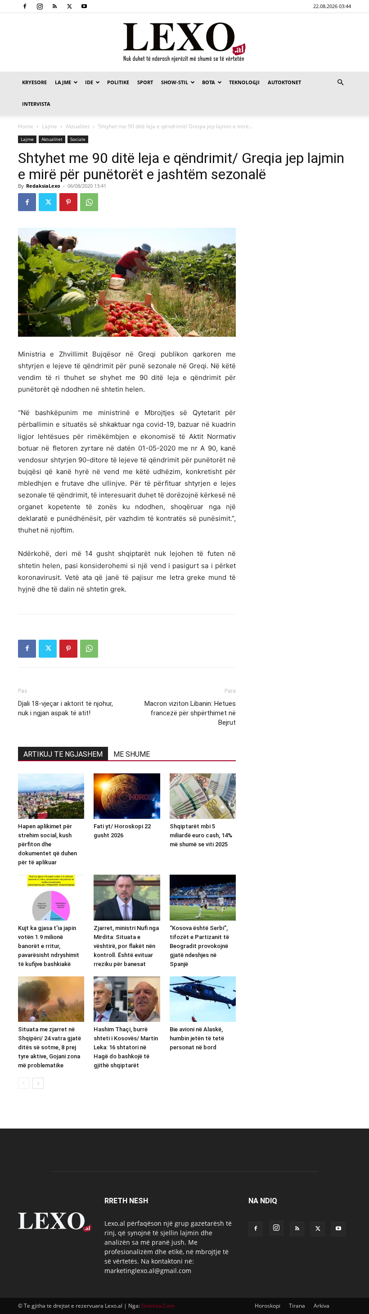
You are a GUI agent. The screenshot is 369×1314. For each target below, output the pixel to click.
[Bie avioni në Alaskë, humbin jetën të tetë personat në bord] (203, 999)
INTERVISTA (36, 103)
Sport (145, 82)
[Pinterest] (68, 202)
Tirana (297, 1305)
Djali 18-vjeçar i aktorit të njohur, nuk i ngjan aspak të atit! (65, 708)
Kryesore (34, 82)
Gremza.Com (158, 1305)
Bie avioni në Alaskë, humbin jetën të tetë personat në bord (197, 1038)
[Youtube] (84, 6)
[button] (340, 82)
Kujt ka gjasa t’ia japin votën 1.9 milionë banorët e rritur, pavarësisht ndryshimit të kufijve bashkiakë (48, 946)
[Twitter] (69, 6)
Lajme (63, 82)
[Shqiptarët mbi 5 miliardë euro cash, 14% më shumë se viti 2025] (203, 796)
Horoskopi (267, 1305)
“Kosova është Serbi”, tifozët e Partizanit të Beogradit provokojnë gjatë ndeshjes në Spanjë (199, 946)
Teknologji (244, 82)
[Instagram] (39, 6)
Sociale (78, 139)
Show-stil (174, 82)
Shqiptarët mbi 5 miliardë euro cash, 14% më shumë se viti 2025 (201, 835)
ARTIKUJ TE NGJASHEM (63, 754)
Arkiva (321, 1305)
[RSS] (54, 6)
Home (25, 126)
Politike (118, 82)
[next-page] (38, 1083)
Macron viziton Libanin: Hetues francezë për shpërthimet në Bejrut (190, 713)
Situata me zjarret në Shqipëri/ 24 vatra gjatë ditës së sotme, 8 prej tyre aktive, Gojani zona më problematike (49, 1047)
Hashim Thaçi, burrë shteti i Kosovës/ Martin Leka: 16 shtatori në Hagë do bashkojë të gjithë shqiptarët (126, 1047)
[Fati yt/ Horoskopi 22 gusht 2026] (127, 796)
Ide (89, 82)
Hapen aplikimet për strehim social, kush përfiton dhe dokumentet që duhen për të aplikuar (47, 844)
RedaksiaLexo (43, 185)
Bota (208, 82)
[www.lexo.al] (184, 43)
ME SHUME (131, 754)
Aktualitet (78, 126)
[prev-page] (23, 1083)
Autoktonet (284, 82)
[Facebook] (25, 6)
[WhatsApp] (89, 202)
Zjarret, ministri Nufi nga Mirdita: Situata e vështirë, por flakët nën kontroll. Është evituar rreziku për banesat (126, 946)
